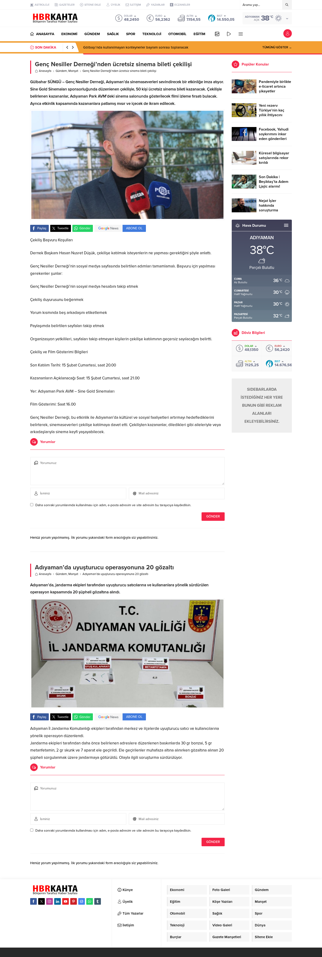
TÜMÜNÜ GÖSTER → (277, 47)
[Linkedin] (57, 901)
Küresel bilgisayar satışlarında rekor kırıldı (274, 158)
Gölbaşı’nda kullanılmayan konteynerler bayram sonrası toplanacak (135, 47)
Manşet (73, 71)
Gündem (61, 71)
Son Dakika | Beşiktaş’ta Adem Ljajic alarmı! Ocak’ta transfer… (274, 184)
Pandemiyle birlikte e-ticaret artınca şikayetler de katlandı (275, 88)
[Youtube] (65, 901)
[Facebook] (33, 901)
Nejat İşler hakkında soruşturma (268, 205)
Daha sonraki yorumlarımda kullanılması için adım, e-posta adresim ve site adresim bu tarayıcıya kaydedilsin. (113, 505)
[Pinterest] (73, 901)
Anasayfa (45, 71)
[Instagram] (49, 901)
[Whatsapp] (89, 901)
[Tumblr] (97, 901)
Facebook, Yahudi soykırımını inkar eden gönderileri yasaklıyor (274, 136)
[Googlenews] (81, 901)
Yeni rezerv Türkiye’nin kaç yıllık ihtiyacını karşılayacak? (271, 112)
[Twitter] (41, 901)
